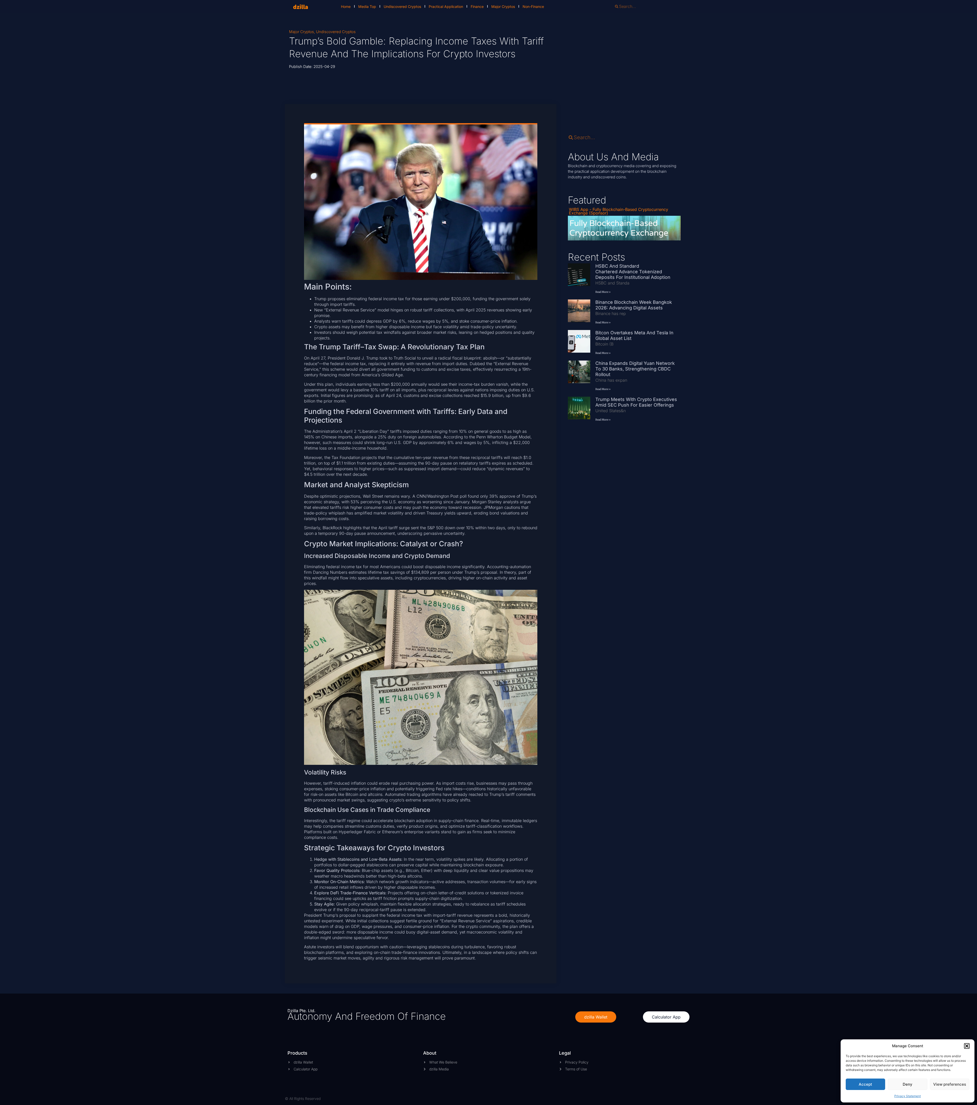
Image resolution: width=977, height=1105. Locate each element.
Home (346, 6)
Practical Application (446, 6)
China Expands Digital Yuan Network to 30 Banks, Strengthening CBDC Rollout (635, 369)
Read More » (603, 292)
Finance (477, 6)
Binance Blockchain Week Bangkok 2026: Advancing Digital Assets (633, 304)
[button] (966, 1046)
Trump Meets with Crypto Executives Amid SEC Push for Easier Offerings (636, 402)
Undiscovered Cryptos (402, 6)
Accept (865, 1084)
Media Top (367, 6)
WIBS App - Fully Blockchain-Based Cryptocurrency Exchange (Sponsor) (618, 211)
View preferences (949, 1084)
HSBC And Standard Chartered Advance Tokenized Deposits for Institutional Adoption (632, 271)
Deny (907, 1084)
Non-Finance (533, 6)
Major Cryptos (503, 6)
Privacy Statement (907, 1096)
